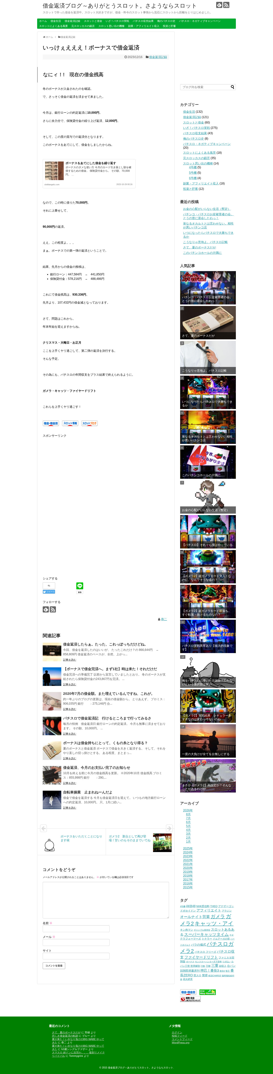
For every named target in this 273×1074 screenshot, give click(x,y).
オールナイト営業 (195, 917)
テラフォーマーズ (190, 938)
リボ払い (226, 962)
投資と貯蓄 (169, 25)
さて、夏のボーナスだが (199, 247)
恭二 (164, 619)
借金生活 (56, 20)
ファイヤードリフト (201, 957)
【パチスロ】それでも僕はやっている (207, 544)
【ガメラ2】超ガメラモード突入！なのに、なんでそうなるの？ (206, 577)
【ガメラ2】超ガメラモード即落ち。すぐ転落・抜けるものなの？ (206, 612)
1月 (188, 841)
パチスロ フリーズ (205, 951)
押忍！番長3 (209, 970)
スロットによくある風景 (53, 25)
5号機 (193, 172)
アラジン (227, 911)
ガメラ (218, 916)
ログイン (177, 1032)
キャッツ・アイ (214, 923)
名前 (47, 923)
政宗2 (222, 971)
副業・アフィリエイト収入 (143, 25)
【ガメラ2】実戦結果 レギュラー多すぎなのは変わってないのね (206, 717)
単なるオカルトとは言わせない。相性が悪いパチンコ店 (207, 438)
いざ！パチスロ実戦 (117, 20)
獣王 (228, 971)
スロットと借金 (93, 20)
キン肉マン (186, 929)
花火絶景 (188, 979)
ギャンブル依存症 (202, 930)
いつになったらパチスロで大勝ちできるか (207, 403)
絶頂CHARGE (214, 975)
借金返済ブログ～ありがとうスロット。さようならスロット (120, 6)
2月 (188, 837)
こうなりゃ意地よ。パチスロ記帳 (205, 242)
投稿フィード (179, 1035)
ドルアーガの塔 (221, 939)
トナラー (207, 938)
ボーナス (190, 962)
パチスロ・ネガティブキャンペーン (200, 20)
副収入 (222, 966)
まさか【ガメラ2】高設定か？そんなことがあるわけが (206, 787)
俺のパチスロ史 (166, 20)
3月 (188, 833)
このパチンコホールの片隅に (202, 252)
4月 (188, 829)
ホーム (43, 20)
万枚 (208, 966)
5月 (188, 826)
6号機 (193, 178)
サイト (47, 950)
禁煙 (205, 975)
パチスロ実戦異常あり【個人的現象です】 (207, 647)
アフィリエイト (208, 910)
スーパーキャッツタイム (206, 934)
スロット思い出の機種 (111, 25)
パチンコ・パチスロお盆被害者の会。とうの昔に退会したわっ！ (207, 299)
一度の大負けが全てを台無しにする (206, 754)
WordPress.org (180, 1042)
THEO (213, 906)
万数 (203, 966)
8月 (188, 814)
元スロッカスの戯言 (83, 25)
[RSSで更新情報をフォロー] (226, 5)
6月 (188, 822)
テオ (232, 935)
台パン (231, 965)
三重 (214, 966)
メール (49, 936)
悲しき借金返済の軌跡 (65, 1035)
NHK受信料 (202, 906)
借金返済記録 (72, 20)
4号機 (193, 167)
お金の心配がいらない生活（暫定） (207, 208)
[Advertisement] (74, 464)
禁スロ (197, 975)
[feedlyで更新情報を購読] (219, 5)
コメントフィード (182, 1039)
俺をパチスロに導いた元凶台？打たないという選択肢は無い (207, 682)
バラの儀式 (198, 944)
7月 (188, 818)
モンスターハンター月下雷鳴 (208, 962)
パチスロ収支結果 (143, 20)
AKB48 (191, 906)
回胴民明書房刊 (190, 970)
